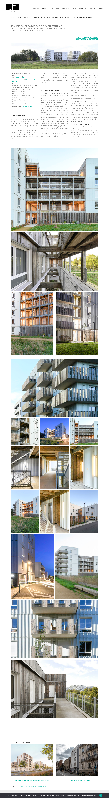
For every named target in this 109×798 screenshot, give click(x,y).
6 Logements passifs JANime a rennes (77, 780)
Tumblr (39, 787)
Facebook (21, 787)
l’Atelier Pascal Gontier (31, 28)
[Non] (107, 795)
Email (44, 787)
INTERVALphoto (27, 106)
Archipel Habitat (34, 30)
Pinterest (33, 787)
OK (101, 795)
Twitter (27, 787)
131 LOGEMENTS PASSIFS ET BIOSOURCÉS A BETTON (32, 780)
